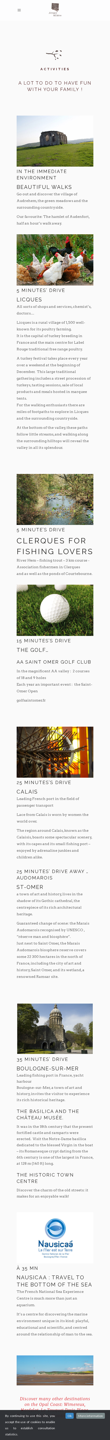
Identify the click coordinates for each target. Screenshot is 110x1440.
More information (90, 1416)
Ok (70, 1416)
